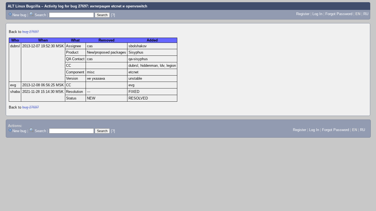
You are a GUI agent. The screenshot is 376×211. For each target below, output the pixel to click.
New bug (19, 15)
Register (302, 14)
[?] (113, 15)
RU (365, 14)
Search (40, 15)
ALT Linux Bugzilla (24, 6)
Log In (317, 14)
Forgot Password (338, 14)
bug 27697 (30, 32)
